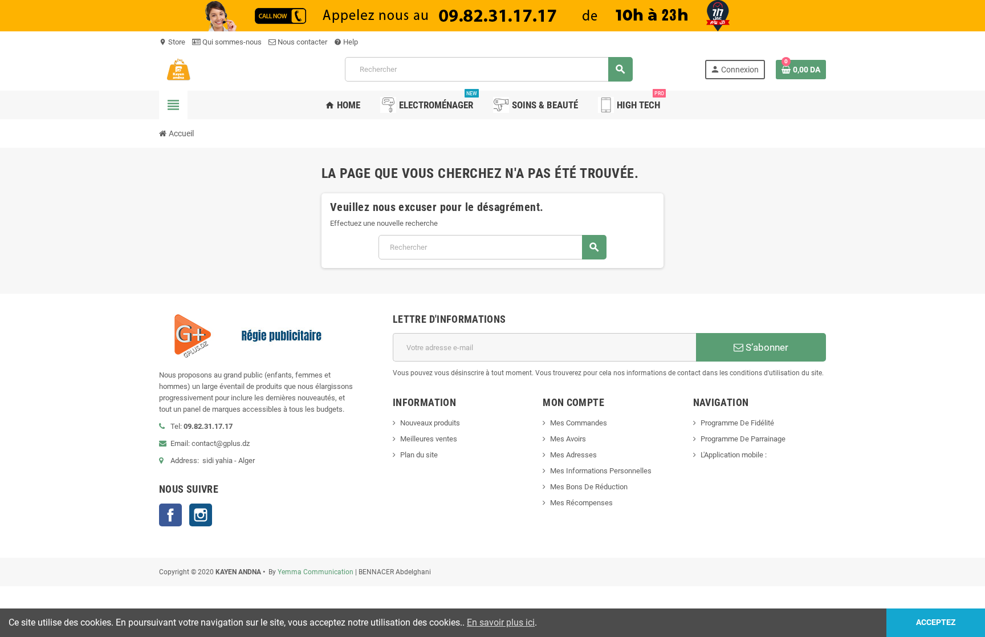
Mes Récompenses (581, 502)
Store (172, 42)
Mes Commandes (578, 423)
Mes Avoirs (568, 439)
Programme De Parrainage (743, 439)
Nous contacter (301, 42)
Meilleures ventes (428, 439)
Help (346, 42)
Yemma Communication (315, 572)
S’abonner (765, 347)
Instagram (200, 515)
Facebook (170, 515)
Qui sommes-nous (231, 42)
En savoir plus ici (501, 622)
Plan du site (419, 455)
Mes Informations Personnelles (601, 470)
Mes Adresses (573, 455)
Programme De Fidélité (737, 423)
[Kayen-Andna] (216, 68)
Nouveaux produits (430, 423)
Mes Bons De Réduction (589, 486)
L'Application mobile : (734, 455)
